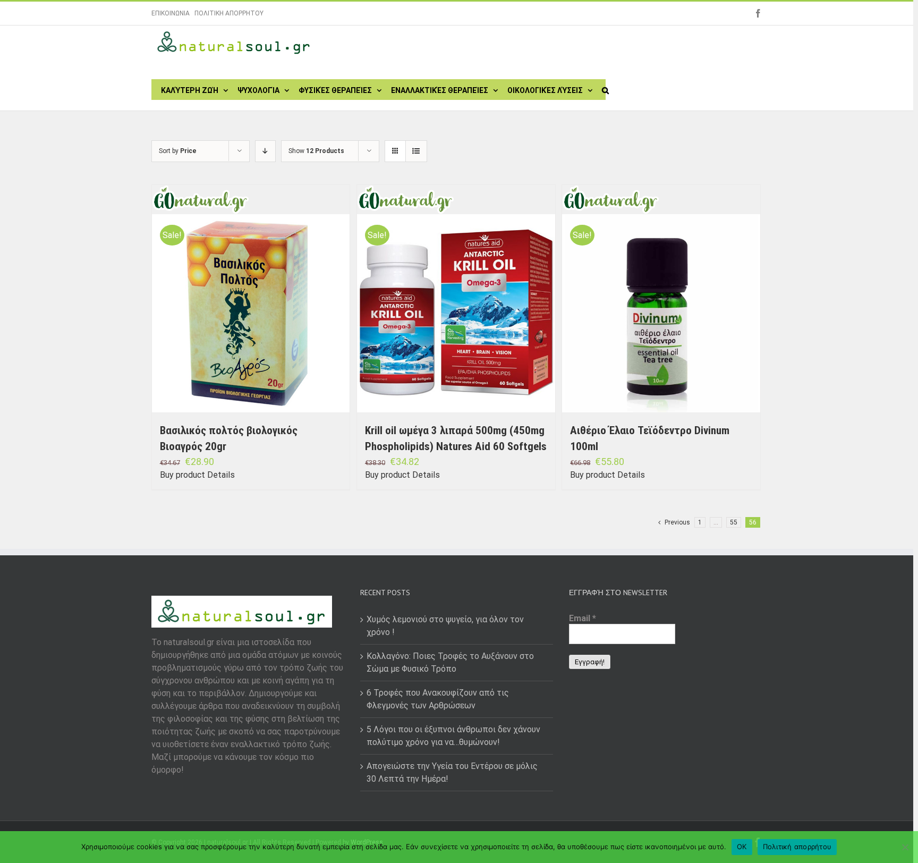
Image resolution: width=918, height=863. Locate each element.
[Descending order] (265, 151)
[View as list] (416, 151)
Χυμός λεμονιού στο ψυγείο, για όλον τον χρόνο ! (445, 625)
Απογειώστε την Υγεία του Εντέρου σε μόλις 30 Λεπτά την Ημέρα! (452, 772)
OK (742, 846)
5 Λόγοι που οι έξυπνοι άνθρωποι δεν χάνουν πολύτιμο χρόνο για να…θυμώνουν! (453, 735)
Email (582, 618)
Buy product (182, 475)
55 (733, 522)
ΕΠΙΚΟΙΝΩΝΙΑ (170, 13)
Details (221, 475)
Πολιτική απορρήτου (797, 846)
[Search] (605, 89)
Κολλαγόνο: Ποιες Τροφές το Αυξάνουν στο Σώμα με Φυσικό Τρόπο (450, 662)
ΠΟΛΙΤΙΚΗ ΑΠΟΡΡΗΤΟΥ (229, 13)
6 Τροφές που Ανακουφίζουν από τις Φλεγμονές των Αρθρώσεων (438, 699)
